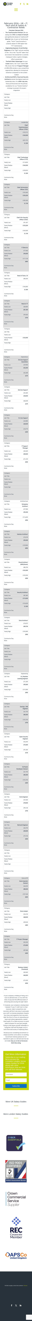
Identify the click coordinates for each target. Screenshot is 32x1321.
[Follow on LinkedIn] (27, 4)
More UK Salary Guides (16, 1102)
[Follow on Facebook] (20, 4)
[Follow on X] (24, 4)
